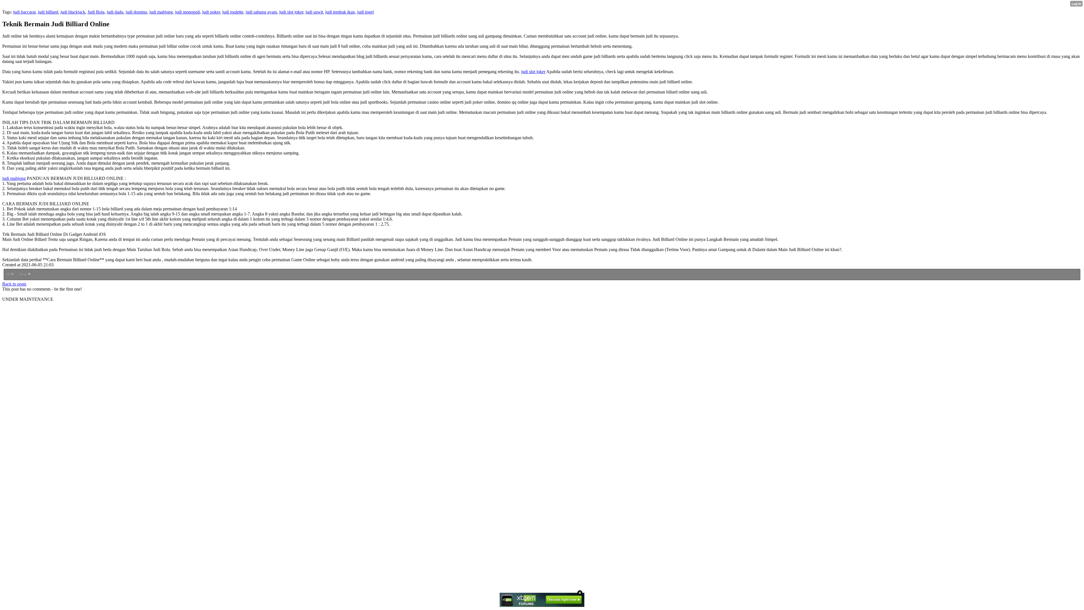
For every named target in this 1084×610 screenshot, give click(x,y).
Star (23, 274)
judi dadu (115, 12)
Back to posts (14, 284)
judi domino (136, 12)
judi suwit (314, 12)
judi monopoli (187, 12)
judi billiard (48, 12)
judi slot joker (291, 12)
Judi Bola (96, 12)
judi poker (211, 12)
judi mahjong (161, 12)
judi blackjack (72, 12)
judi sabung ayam (261, 12)
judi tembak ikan (340, 12)
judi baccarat (24, 12)
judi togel (365, 12)
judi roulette (232, 12)
